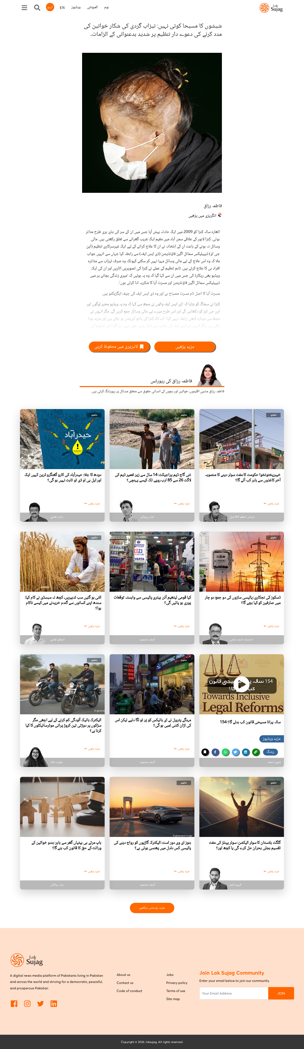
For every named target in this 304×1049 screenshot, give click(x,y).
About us (123, 975)
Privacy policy (176, 983)
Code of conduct (129, 991)
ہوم (106, 7)
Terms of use (175, 991)
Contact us (125, 983)
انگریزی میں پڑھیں (202, 216)
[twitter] (235, 752)
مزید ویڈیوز (271, 738)
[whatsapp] (225, 752)
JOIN (281, 993)
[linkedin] (245, 752)
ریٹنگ (270, 752)
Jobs (170, 975)
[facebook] (215, 752)
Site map (173, 999)
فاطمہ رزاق (213, 206)
